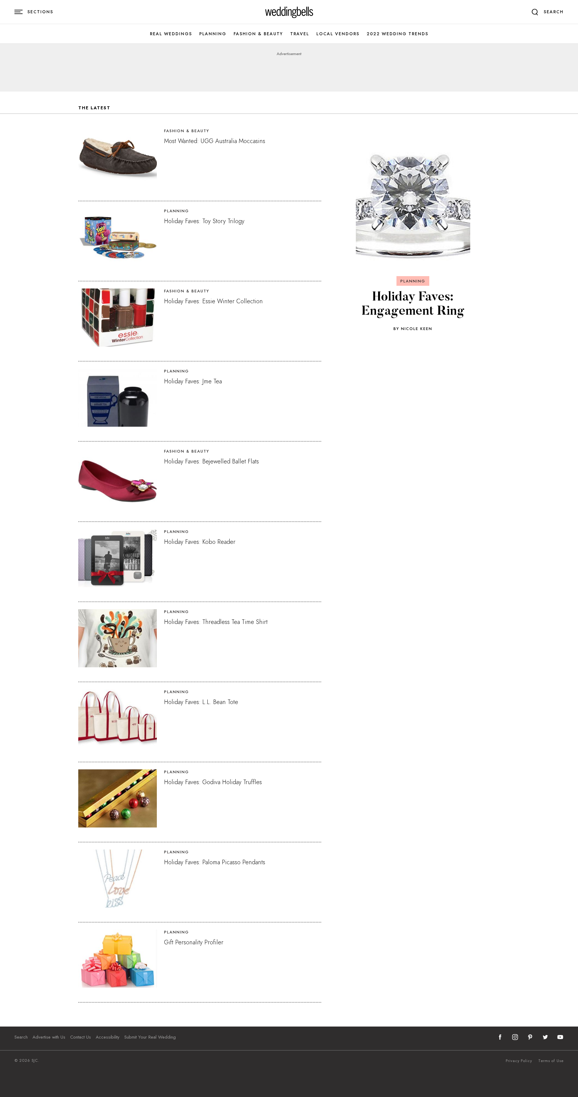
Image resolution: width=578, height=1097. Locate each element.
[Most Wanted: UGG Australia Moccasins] (117, 157)
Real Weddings (171, 34)
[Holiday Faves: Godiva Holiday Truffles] (117, 798)
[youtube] (560, 1037)
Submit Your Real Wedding (150, 1037)
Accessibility (108, 1037)
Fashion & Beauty (258, 34)
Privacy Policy (519, 1060)
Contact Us (80, 1037)
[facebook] (500, 1037)
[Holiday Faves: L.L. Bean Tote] (117, 718)
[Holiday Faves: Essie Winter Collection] (117, 317)
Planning (212, 34)
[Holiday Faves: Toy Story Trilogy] (117, 237)
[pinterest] (530, 1037)
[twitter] (545, 1037)
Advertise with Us (49, 1037)
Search (21, 1037)
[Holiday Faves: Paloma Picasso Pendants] (117, 878)
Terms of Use (551, 1060)
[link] (289, 12)
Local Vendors (337, 34)
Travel (299, 34)
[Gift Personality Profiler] (117, 959)
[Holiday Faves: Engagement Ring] (413, 204)
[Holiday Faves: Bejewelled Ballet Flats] (117, 478)
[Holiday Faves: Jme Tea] (117, 398)
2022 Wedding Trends (397, 34)
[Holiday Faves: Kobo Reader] (117, 558)
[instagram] (515, 1037)
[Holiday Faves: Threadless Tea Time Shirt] (117, 638)
